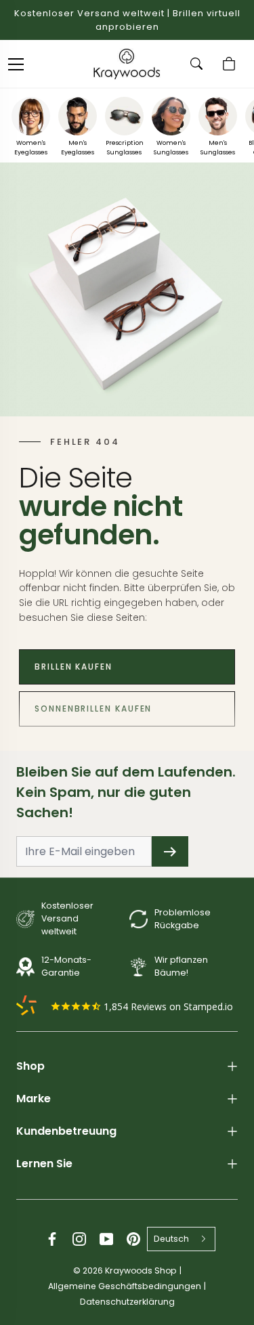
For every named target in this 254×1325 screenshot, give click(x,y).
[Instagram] (79, 1239)
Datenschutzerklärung (127, 1301)
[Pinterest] (133, 1239)
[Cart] (231, 63)
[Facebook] (52, 1239)
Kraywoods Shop (141, 1270)
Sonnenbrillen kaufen (93, 708)
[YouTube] (106, 1239)
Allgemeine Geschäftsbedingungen (124, 1286)
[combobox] (181, 1239)
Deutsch (171, 1238)
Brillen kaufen (73, 666)
